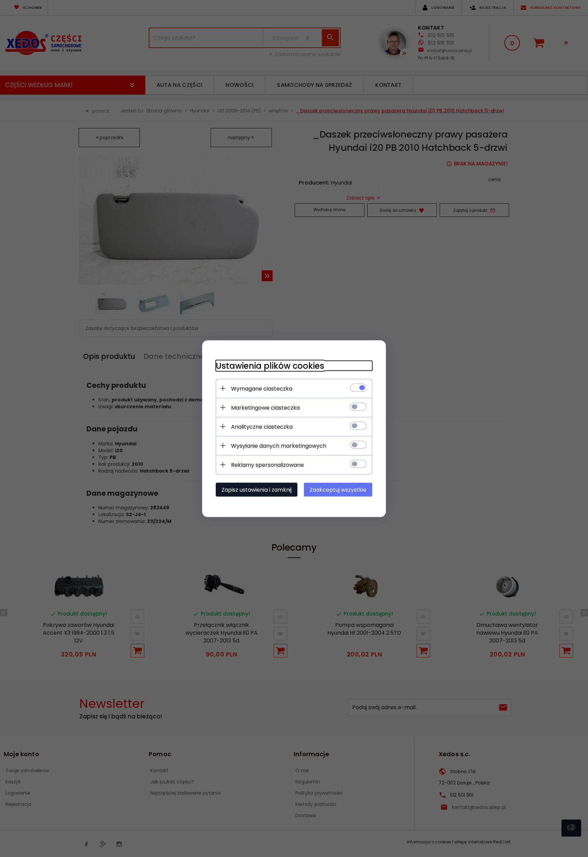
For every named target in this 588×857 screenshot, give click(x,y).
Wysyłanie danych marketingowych (278, 445)
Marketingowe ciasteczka (265, 407)
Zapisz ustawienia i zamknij (257, 489)
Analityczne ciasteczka (262, 426)
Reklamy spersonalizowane (267, 465)
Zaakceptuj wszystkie (338, 489)
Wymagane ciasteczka (261, 388)
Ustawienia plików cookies (270, 365)
